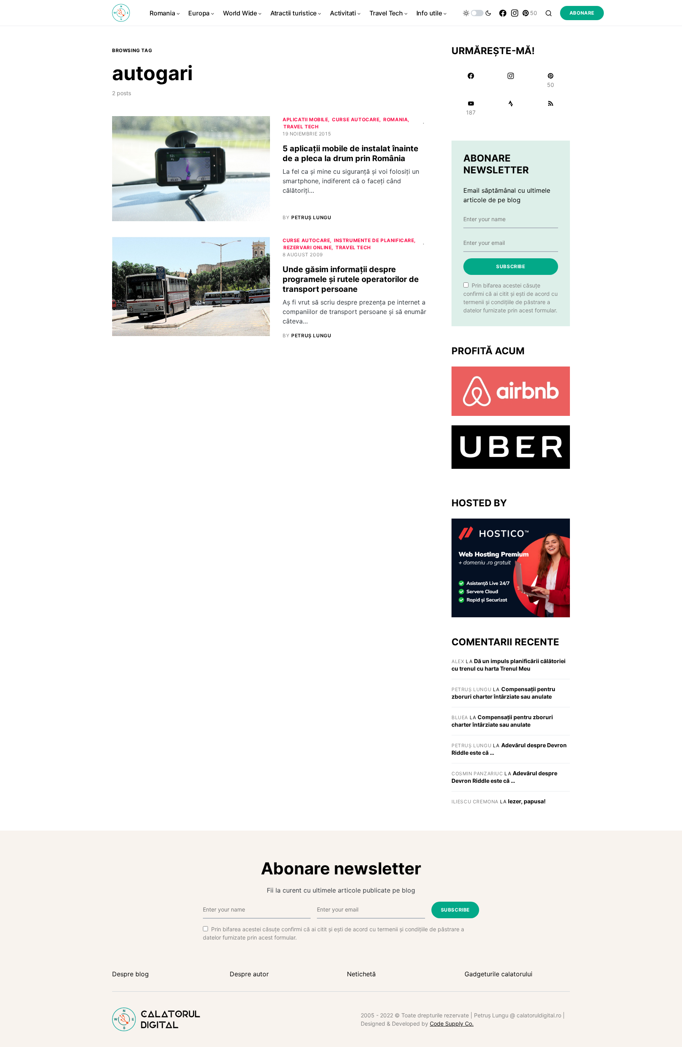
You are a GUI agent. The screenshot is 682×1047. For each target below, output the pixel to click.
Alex (458, 661)
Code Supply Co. (452, 1023)
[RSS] (551, 108)
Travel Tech (301, 127)
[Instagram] (514, 13)
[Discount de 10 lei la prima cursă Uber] (511, 447)
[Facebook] (502, 13)
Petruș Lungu (471, 689)
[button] (477, 13)
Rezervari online (307, 247)
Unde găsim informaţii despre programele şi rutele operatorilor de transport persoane (351, 279)
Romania (395, 119)
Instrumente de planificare (374, 240)
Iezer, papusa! (527, 801)
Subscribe (510, 266)
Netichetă (361, 974)
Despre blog (130, 974)
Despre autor (249, 974)
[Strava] (510, 108)
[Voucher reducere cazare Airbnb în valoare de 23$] (511, 391)
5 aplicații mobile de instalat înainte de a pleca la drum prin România (350, 153)
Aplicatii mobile (305, 119)
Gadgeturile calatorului (498, 974)
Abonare (582, 13)
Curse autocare (355, 119)
